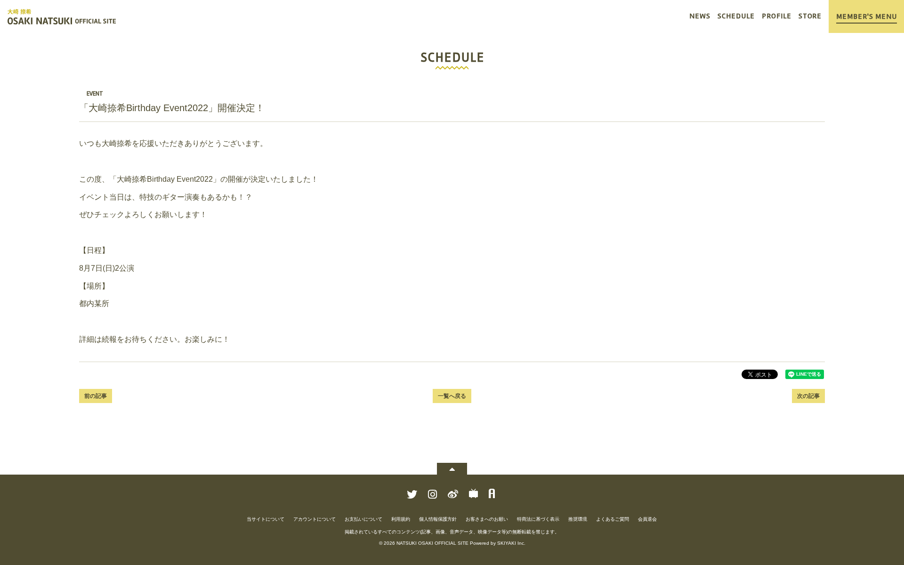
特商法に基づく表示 (538, 519)
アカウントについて (314, 519)
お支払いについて (363, 519)
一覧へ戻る (452, 396)
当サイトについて (265, 519)
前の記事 (95, 396)
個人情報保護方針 (438, 519)
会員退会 (647, 519)
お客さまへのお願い (487, 519)
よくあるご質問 (612, 519)
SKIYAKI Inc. (511, 543)
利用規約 (400, 519)
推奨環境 (577, 519)
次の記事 (808, 396)
